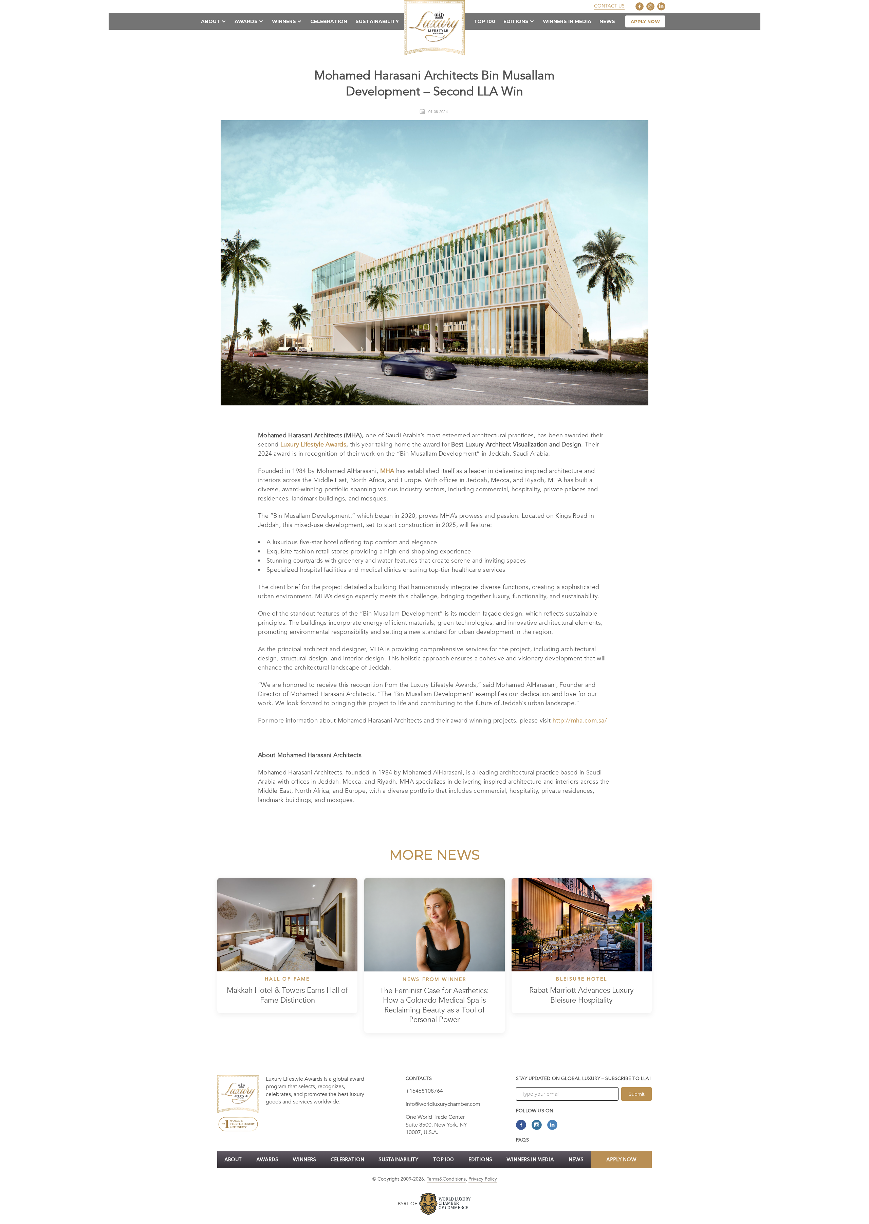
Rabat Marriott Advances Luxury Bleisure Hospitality (581, 995)
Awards (246, 21)
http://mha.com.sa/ (580, 720)
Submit (637, 1094)
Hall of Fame (287, 979)
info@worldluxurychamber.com (443, 1104)
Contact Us (609, 6)
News (607, 21)
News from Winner (434, 979)
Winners (284, 21)
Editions (516, 21)
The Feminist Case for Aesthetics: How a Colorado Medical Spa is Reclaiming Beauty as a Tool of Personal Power (434, 1005)
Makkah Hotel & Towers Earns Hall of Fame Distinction (287, 995)
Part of (407, 1204)
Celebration (328, 21)
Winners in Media (567, 21)
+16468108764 (424, 1091)
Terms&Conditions (446, 1179)
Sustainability (377, 21)
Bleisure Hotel (581, 979)
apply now (645, 21)
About (210, 21)
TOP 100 (484, 21)
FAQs (522, 1140)
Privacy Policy (482, 1179)
